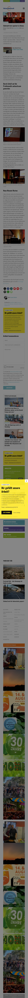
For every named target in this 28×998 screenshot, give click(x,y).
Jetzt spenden (6, 512)
